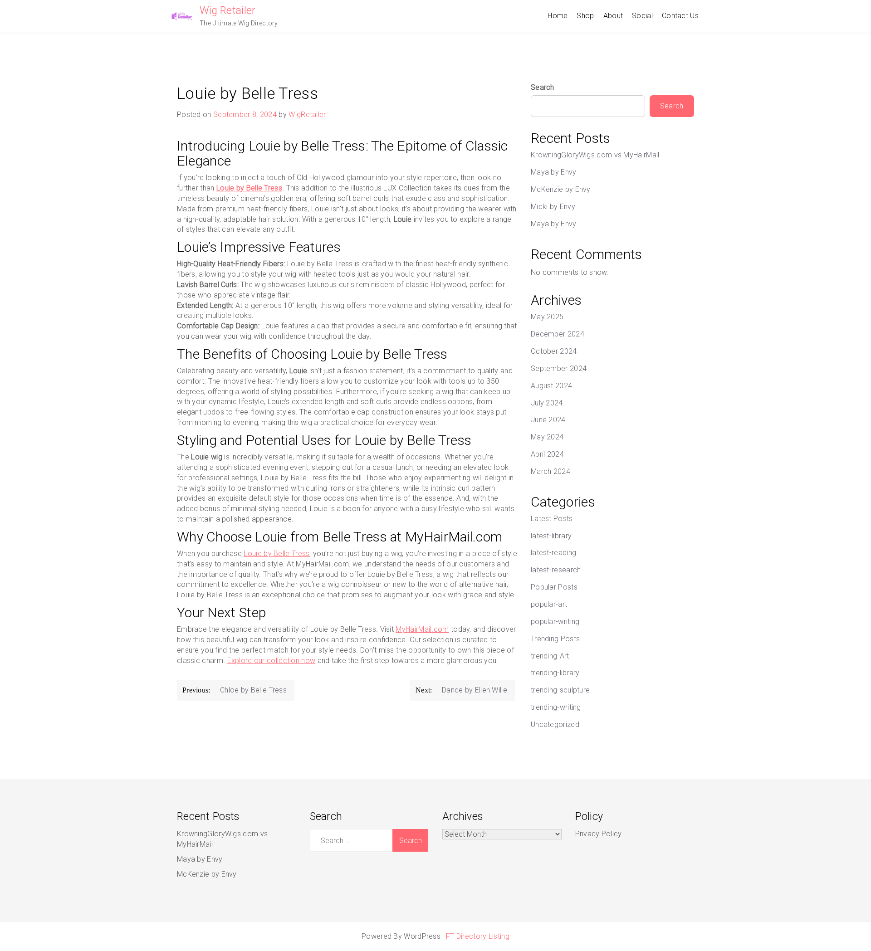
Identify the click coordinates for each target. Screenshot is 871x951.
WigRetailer (307, 114)
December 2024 (557, 334)
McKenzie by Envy (561, 189)
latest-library (551, 536)
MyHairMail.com (422, 629)
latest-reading (553, 552)
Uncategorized (555, 724)
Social (642, 15)
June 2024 (548, 419)
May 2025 (547, 316)
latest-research (556, 570)
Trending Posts (555, 638)
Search (542, 87)
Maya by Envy (554, 172)
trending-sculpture (560, 690)
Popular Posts (554, 587)
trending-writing (556, 707)
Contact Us (680, 15)
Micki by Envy (553, 206)
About (613, 15)
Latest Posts (552, 518)
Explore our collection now (271, 660)
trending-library (555, 672)
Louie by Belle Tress (276, 553)
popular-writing (555, 621)
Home (558, 15)
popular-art (549, 604)
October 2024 (554, 351)
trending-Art (550, 656)
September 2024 (559, 368)
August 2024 (551, 385)
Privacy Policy (598, 833)
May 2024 (547, 437)
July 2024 (547, 403)
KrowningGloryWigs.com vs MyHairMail (595, 155)
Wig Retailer (228, 11)
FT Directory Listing (477, 936)
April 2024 (547, 454)
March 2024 (550, 471)
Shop (585, 15)
